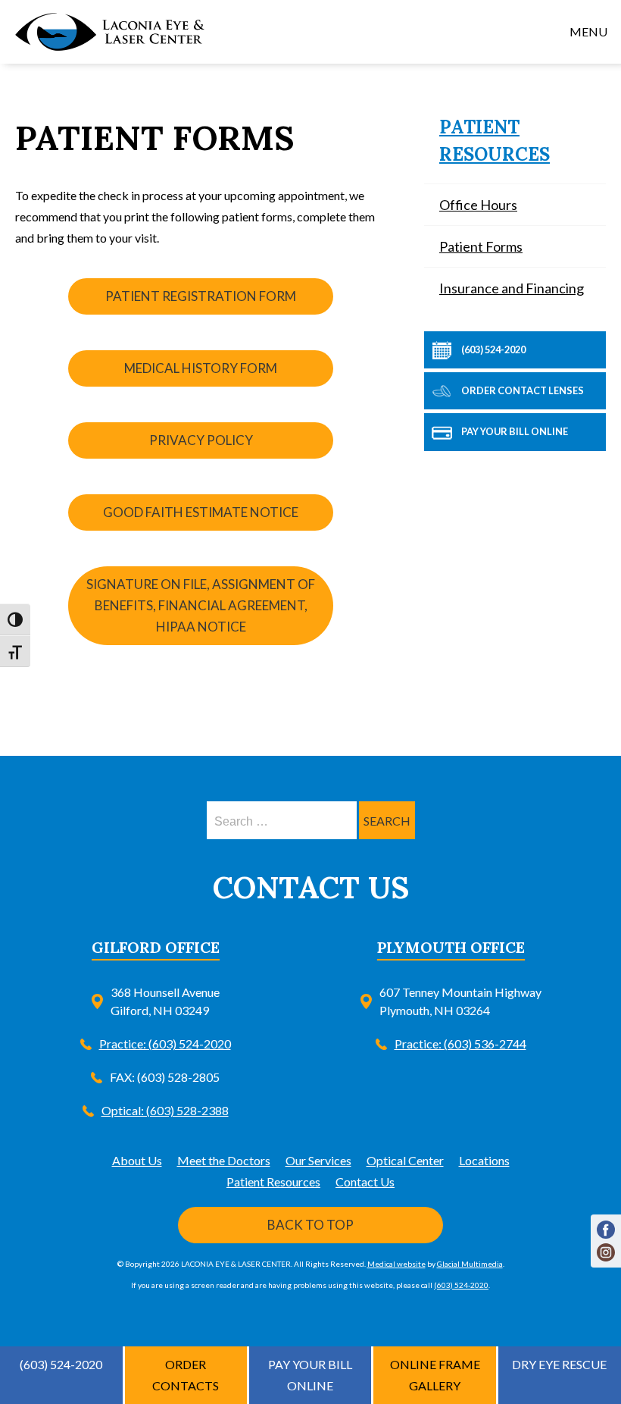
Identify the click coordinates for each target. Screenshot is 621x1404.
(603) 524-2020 (493, 349)
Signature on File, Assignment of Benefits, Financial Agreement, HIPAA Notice (200, 605)
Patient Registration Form (200, 296)
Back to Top (310, 1225)
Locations (484, 1160)
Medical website (396, 1263)
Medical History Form (200, 368)
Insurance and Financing (511, 288)
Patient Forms (481, 246)
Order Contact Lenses (522, 390)
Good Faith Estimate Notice (200, 512)
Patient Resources (273, 1181)
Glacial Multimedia (470, 1263)
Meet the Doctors (223, 1160)
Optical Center (405, 1160)
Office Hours (478, 204)
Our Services (318, 1160)
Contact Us (365, 1181)
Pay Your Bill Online (514, 431)
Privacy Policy (201, 440)
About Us (137, 1160)
